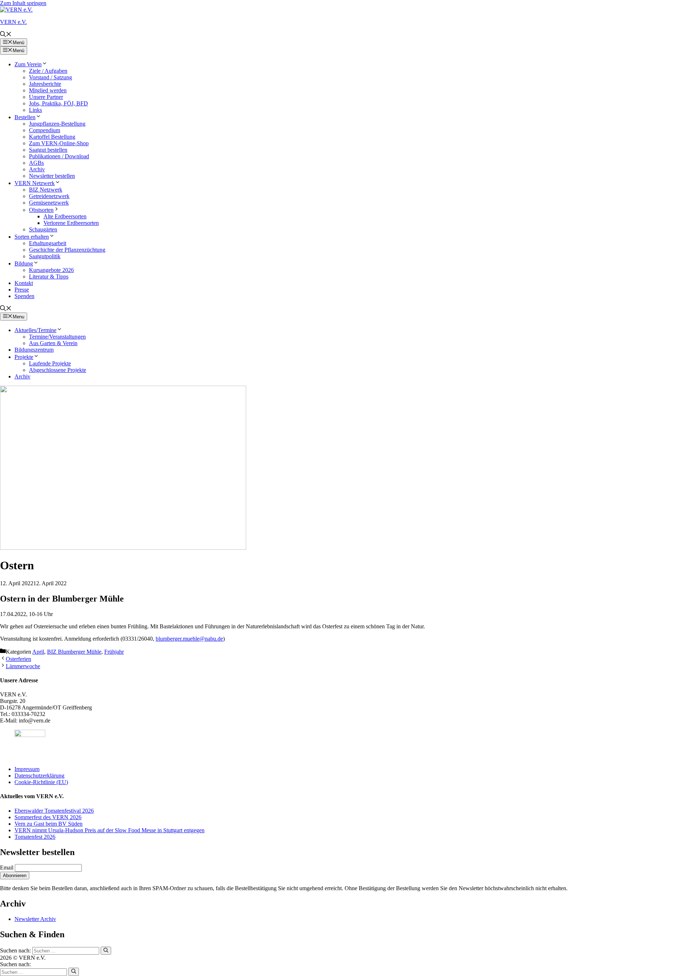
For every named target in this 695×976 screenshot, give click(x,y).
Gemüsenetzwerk (49, 203)
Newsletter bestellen (52, 176)
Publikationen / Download (59, 156)
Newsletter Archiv (35, 919)
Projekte (23, 357)
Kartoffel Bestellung (52, 137)
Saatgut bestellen (48, 150)
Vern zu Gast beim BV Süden (48, 824)
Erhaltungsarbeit (47, 243)
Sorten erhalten (31, 237)
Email (6, 867)
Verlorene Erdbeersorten (71, 223)
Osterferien (18, 659)
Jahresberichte (45, 84)
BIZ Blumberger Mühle (74, 652)
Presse (21, 289)
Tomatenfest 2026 (34, 837)
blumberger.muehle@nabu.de (189, 639)
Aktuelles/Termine (35, 330)
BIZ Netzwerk (45, 190)
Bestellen (24, 117)
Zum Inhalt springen (23, 3)
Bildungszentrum (34, 350)
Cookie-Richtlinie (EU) (41, 782)
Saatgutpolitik (44, 256)
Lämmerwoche (23, 666)
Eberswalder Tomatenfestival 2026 (54, 811)
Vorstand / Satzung (50, 77)
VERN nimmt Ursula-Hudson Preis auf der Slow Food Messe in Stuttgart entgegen (109, 830)
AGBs (36, 163)
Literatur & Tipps (48, 276)
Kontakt (23, 283)
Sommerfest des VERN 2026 (47, 817)
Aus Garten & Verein (53, 343)
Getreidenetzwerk (49, 196)
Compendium (44, 130)
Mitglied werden (48, 90)
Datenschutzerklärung (39, 775)
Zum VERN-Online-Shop (59, 143)
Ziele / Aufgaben (48, 71)
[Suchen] (106, 951)
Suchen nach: (15, 964)
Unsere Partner (46, 97)
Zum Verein (28, 64)
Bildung (23, 263)
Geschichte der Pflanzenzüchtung (67, 250)
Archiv (37, 169)
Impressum (26, 769)
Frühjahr (114, 652)
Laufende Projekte (50, 363)
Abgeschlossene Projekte (57, 370)
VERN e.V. (13, 22)
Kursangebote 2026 (51, 270)
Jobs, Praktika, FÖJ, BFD (58, 103)
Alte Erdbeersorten (65, 216)
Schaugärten (43, 229)
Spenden (24, 296)
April (38, 652)
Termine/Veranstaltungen (57, 337)
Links (35, 110)
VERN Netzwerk (34, 183)
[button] (6, 35)
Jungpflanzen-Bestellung (57, 124)
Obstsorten (41, 210)
